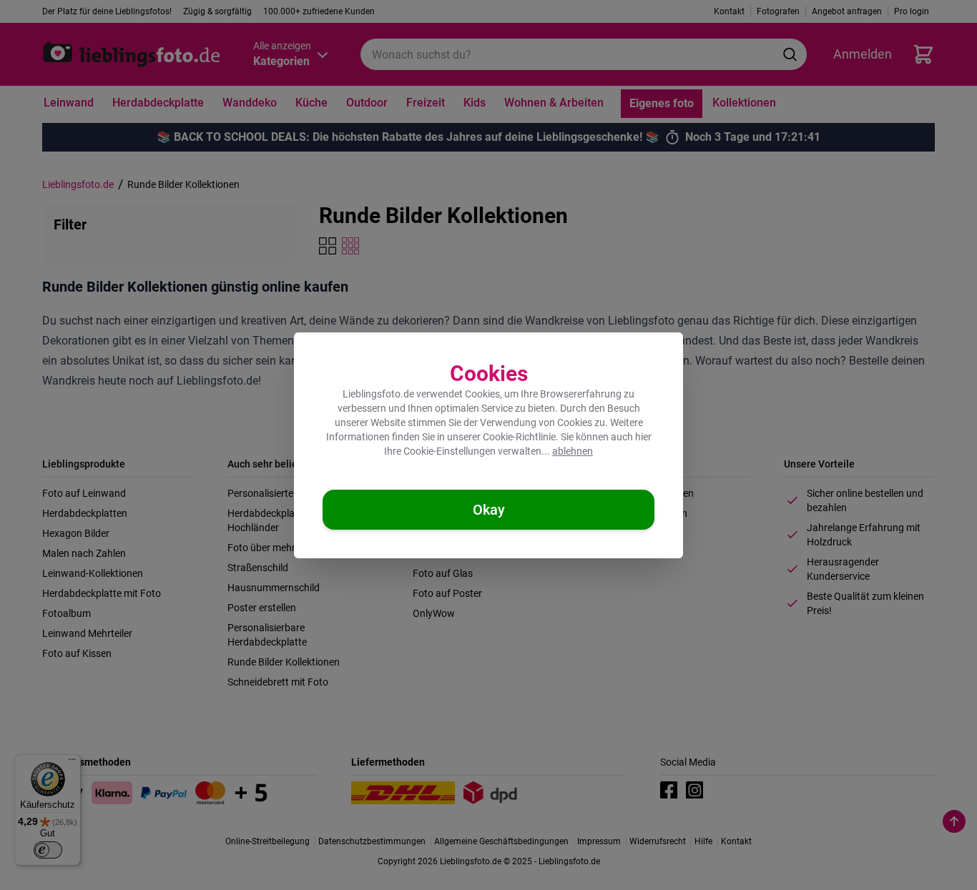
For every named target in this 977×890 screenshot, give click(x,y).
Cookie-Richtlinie (519, 436)
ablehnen (572, 451)
